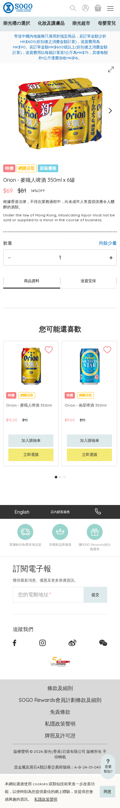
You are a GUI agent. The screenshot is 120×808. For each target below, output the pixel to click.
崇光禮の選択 (16, 23)
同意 (107, 791)
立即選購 (31, 454)
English (22, 512)
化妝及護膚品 (51, 23)
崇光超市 (81, 23)
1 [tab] (56, 477)
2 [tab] (60, 477)
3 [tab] (64, 477)
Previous (10, 111)
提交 (95, 594)
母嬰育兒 (107, 23)
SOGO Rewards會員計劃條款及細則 (60, 700)
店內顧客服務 (60, 512)
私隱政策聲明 (45, 799)
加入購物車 (31, 440)
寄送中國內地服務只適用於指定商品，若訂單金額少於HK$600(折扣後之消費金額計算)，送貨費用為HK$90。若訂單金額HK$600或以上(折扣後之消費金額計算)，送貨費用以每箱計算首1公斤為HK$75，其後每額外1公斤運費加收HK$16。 (60, 47)
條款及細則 (60, 688)
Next (110, 111)
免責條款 (60, 712)
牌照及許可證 (60, 735)
